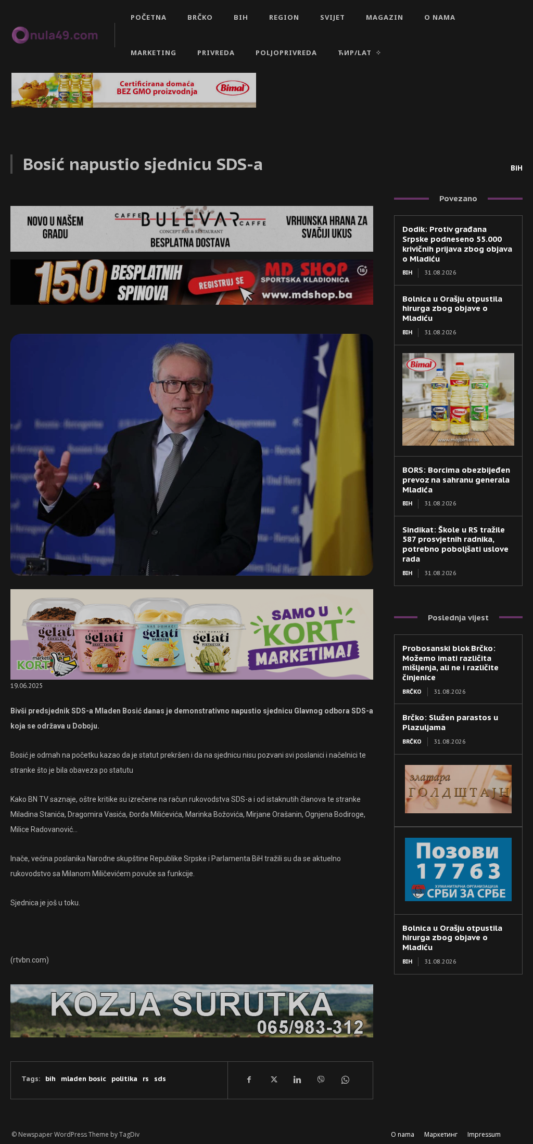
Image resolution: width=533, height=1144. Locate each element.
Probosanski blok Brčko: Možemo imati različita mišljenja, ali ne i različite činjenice (450, 662)
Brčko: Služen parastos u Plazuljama (450, 722)
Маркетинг (441, 1134)
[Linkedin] (296, 1080)
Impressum (484, 1134)
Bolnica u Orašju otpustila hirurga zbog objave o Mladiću (452, 308)
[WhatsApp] (344, 1080)
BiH (517, 168)
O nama (402, 1134)
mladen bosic (83, 1078)
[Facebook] (248, 1080)
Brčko (412, 691)
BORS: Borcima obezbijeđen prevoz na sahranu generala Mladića (456, 480)
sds (160, 1078)
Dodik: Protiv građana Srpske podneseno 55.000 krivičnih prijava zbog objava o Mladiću (457, 243)
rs (146, 1078)
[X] (272, 1080)
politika (124, 1078)
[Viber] (320, 1080)
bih (50, 1078)
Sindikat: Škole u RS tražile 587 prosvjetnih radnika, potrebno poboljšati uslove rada (455, 544)
